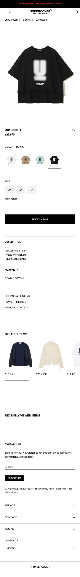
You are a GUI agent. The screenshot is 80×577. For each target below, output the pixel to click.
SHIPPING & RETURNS (17, 296)
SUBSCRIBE (14, 478)
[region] (40, 358)
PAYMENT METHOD (15, 302)
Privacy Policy (11, 492)
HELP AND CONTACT (16, 308)
